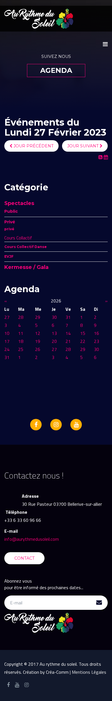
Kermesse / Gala (26, 267)
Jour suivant (83, 146)
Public (11, 211)
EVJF (8, 256)
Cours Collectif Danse (25, 247)
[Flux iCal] (106, 157)
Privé (9, 221)
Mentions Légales (89, 672)
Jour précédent (32, 146)
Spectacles (19, 203)
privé (9, 229)
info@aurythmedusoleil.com (31, 539)
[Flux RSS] (101, 157)
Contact (24, 558)
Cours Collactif (18, 237)
